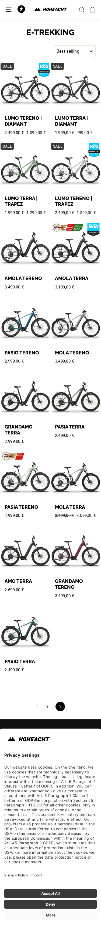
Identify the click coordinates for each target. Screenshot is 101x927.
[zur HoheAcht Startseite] (50, 9)
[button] (21, 10)
